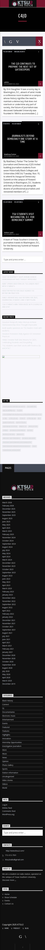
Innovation (6, 738)
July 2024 (6, 550)
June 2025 (6, 521)
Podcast (17, 928)
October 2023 (7, 569)
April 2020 (6, 677)
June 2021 (6, 639)
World (4, 788)
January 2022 (7, 617)
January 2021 (7, 652)
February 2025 (8, 534)
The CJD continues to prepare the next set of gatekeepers (22, 67)
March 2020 (7, 680)
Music (4, 753)
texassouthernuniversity (16, 446)
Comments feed (8, 811)
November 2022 (8, 601)
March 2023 (7, 588)
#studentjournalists (14, 407)
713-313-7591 (10, 855)
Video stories (7, 780)
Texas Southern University (17, 442)
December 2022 (8, 598)
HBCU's (23, 426)
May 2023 (6, 582)
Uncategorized (8, 776)
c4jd (19, 410)
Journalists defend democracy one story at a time (22, 139)
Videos (5, 784)
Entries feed (7, 808)
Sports (5, 769)
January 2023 (7, 595)
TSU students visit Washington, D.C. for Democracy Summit (22, 217)
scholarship (28, 438)
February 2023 (8, 591)
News (4, 757)
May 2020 (6, 674)
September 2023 (9, 572)
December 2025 (8, 509)
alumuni (31, 407)
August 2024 (7, 547)
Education (8, 422)
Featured (7, 52)
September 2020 (9, 665)
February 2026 (8, 505)
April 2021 (6, 642)
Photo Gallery (7, 765)
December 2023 (8, 563)
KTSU (30, 430)
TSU (34, 446)
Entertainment (8, 719)
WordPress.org (8, 814)
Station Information (10, 772)
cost (22, 418)
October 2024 (7, 540)
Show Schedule (10, 897)
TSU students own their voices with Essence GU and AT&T (22, 305)
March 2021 (7, 645)
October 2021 (7, 626)
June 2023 (6, 579)
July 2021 (6, 636)
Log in (4, 805)
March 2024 (7, 560)
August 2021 (7, 633)
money (20, 434)
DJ (3, 708)
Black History (7, 700)
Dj (39, 418)
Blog (27, 928)
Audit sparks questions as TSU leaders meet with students (20, 285)
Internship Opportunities (12, 742)
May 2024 (6, 553)
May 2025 (6, 525)
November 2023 (8, 566)
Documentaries (8, 712)
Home (7, 894)
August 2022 (7, 607)
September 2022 (9, 604)
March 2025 (7, 531)
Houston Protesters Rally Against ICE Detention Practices (18, 292)
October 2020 (7, 661)
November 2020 (8, 658)
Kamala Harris (17, 430)
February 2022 (8, 614)
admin (6, 82)
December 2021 (8, 620)
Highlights (19, 52)
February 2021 (8, 649)
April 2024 (6, 556)
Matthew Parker (10, 154)
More (4, 750)
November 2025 (8, 512)
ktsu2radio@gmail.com (14, 859)
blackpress (9, 410)
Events (6, 124)
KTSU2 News (8, 434)
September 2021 (9, 630)
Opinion (5, 761)
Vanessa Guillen (11, 450)
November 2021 (8, 623)
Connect (5, 704)
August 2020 (7, 668)
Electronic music (8, 716)
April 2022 (6, 610)
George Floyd (10, 426)
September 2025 (9, 515)
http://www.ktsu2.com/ (15, 851)
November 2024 (8, 537)
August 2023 (7, 575)
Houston (33, 426)
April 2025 (6, 528)
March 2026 (7, 502)
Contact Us (9, 903)
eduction (21, 422)
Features (18, 202)
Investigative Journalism (11, 746)
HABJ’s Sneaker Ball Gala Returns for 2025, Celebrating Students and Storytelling (20, 298)
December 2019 (8, 684)
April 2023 (6, 585)
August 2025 (7, 518)
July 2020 (6, 671)
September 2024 (9, 544)
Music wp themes (11, 438)
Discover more (8, 880)
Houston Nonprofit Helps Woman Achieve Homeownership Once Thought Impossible (19, 278)
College (13, 418)
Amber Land (8, 232)
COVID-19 (31, 418)
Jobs (5, 430)
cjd (5, 418)
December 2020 (8, 655)
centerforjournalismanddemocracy (22, 414)
